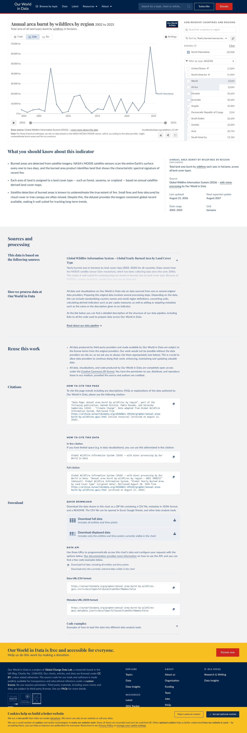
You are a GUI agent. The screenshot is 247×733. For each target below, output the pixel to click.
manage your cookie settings (131, 725)
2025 (173, 123)
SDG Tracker (133, 706)
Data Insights (133, 687)
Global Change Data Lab (58, 670)
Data (64, 6)
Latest (75, 6)
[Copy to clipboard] (170, 404)
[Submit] (188, 6)
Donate (224, 6)
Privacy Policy (106, 725)
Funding (169, 687)
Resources (88, 6)
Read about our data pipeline (83, 325)
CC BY (175, 130)
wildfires (201, 167)
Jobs (167, 699)
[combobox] (166, 6)
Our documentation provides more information (110, 556)
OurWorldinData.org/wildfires (156, 130)
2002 (22, 123)
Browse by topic (49, 6)
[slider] (30, 122)
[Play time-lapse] (14, 123)
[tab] (18, 36)
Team (168, 693)
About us (170, 674)
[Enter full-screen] (175, 135)
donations (55, 718)
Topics (129, 674)
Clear (232, 46)
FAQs (64, 689)
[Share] (168, 135)
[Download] (161, 135)
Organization (172, 680)
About (105, 6)
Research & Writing (215, 674)
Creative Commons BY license (97, 371)
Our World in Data (22, 6)
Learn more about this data (84, 130)
